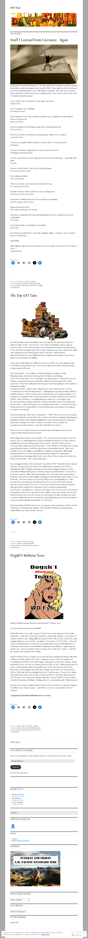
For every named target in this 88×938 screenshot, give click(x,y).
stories (36, 545)
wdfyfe (33, 282)
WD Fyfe (15, 8)
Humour (26, 283)
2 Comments (14, 287)
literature (32, 285)
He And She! (16, 798)
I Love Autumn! (17, 802)
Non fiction (30, 730)
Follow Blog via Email (21, 750)
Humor (19, 283)
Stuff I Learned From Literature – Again (39, 40)
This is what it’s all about (20, 841)
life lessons (24, 285)
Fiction (23, 545)
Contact (15, 839)
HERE (38, 628)
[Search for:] (44, 813)
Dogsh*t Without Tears (27, 555)
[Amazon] (12, 826)
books (18, 285)
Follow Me (15, 767)
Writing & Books (34, 283)
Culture (20, 543)
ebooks (22, 730)
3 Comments (14, 547)
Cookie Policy (45, 934)
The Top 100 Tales (23, 295)
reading (39, 285)
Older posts (15, 742)
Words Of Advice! (18, 794)
